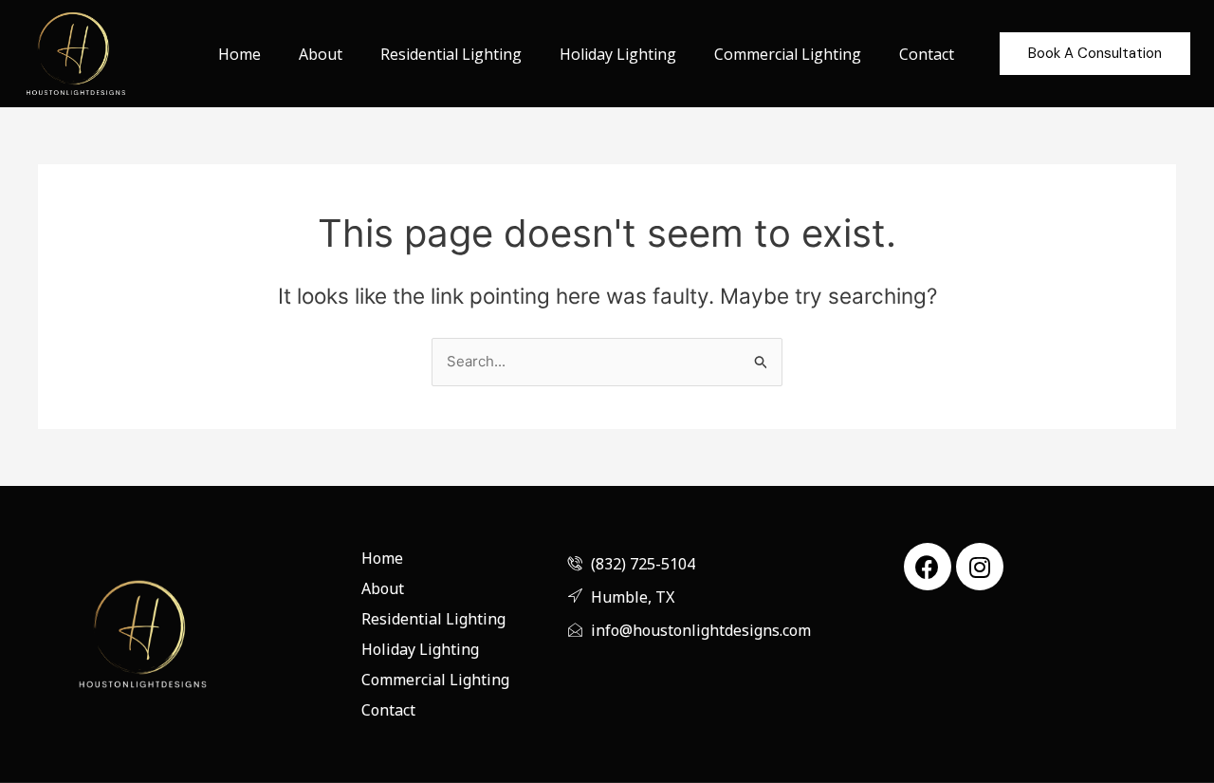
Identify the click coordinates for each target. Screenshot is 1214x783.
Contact (926, 54)
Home (239, 54)
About (320, 54)
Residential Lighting (451, 54)
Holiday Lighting (618, 54)
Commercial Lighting (787, 54)
